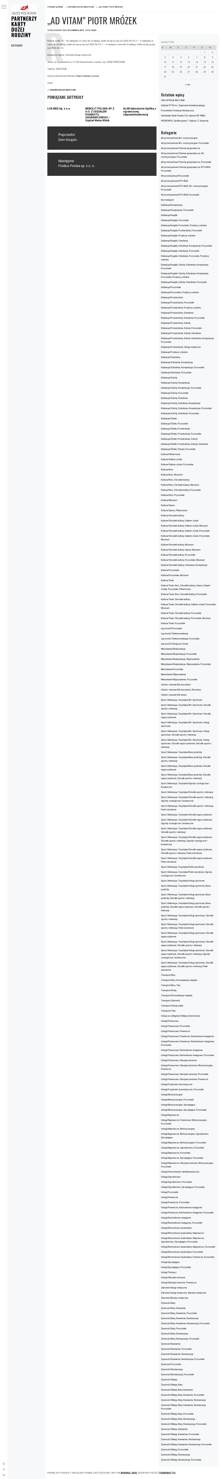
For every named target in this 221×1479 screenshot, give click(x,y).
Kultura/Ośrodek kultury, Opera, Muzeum (181, 549)
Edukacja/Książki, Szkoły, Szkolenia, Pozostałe (184, 282)
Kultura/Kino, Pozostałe (172, 495)
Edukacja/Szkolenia (170, 357)
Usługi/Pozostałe (169, 1192)
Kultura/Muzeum (169, 500)
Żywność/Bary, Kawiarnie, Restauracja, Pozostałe (185, 1323)
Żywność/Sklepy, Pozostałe (174, 1449)
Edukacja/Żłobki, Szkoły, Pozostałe (178, 449)
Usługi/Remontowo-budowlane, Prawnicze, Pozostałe (187, 1257)
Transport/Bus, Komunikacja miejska (179, 980)
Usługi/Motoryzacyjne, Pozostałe (177, 1099)
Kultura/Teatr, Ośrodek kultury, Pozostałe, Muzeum (186, 618)
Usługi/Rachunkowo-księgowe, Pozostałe (181, 1222)
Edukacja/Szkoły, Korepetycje (175, 382)
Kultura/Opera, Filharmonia (174, 510)
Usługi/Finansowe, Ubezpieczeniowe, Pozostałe (184, 1074)
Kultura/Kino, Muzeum (172, 474)
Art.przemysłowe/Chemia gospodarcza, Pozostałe (186, 162)
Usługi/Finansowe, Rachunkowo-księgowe (182, 1050)
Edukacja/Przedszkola (172, 297)
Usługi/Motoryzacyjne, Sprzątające (178, 1104)
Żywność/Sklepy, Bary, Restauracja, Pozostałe (183, 1424)
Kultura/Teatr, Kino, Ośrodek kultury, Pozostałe (184, 594)
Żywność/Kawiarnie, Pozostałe (176, 1349)
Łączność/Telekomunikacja (174, 633)
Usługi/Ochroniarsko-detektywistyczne (180, 1171)
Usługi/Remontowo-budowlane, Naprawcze (182, 1233)
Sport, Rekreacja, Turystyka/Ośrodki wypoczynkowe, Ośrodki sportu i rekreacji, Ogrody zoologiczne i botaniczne (186, 841)
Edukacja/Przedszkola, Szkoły (175, 323)
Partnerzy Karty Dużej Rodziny (24, 27)
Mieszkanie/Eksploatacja (173, 649)
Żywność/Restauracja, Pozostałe (177, 1374)
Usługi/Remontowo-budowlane (176, 1228)
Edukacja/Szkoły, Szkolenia (174, 398)
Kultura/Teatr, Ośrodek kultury (175, 599)
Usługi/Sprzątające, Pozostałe (176, 1267)
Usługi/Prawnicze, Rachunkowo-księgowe (181, 1207)
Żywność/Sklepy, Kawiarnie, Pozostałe (180, 1434)
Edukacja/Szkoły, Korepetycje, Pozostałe (181, 388)
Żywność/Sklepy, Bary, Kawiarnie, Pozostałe (182, 1395)
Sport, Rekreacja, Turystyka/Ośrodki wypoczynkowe (186, 814)
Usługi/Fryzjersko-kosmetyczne (176, 1084)
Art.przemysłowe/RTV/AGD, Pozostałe (180, 194)
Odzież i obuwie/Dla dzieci (174, 694)
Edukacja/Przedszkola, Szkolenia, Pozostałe (183, 318)
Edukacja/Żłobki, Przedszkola (175, 428)
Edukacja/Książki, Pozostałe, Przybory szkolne (184, 225)
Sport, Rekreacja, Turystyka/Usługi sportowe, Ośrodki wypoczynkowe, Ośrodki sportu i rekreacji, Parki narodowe (187, 966)
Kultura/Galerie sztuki (171, 459)
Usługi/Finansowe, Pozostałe (175, 1026)
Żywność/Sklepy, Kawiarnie (174, 1429)
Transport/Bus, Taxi (170, 985)
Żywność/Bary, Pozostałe (173, 1328)
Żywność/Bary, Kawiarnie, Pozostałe (179, 1313)
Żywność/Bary (168, 1303)
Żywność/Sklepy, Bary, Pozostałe (177, 1413)
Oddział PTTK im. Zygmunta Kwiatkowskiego (183, 105)
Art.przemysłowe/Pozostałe (175, 175)
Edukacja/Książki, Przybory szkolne (178, 235)
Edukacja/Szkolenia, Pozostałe (176, 372)
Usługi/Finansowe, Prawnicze (175, 1031)
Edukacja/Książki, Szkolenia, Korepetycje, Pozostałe (186, 245)
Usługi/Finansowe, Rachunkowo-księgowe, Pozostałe (187, 1055)
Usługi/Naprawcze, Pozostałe (175, 1152)
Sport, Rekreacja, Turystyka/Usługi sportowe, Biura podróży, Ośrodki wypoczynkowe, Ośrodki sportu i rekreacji (186, 907)
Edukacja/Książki (169, 215)
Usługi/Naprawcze (170, 1115)
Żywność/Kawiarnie (170, 1343)
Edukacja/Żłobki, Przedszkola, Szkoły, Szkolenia (184, 444)
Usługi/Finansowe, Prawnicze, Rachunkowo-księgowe (187, 1036)
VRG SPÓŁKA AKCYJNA (173, 100)
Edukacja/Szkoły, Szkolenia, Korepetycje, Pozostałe (186, 408)
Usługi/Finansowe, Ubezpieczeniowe (179, 1060)
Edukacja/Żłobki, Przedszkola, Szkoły (179, 439)
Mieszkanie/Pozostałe (172, 669)
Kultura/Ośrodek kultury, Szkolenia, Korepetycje (184, 565)
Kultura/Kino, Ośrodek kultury (175, 479)
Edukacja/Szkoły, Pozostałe (174, 393)
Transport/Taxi (168, 1010)
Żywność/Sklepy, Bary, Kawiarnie (177, 1389)
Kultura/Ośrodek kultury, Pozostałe (178, 555)
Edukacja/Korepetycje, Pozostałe (177, 210)
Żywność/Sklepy (169, 1379)
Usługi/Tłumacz (169, 1272)
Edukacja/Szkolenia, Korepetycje (177, 362)
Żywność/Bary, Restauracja (174, 1333)
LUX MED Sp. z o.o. (59, 108)
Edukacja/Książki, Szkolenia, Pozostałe (180, 251)
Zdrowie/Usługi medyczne (63, 90)
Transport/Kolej (168, 990)
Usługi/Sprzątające (170, 1262)
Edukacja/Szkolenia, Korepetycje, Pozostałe (182, 367)
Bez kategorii (167, 200)
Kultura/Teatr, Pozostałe (173, 623)
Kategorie (17, 45)
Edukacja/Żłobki (169, 418)
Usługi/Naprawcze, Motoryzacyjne (178, 1128)
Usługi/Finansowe (170, 1021)
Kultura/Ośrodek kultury (172, 515)
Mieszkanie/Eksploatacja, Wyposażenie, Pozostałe (186, 664)
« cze (187, 84)
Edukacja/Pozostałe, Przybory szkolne (180, 292)
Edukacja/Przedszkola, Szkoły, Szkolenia (181, 333)
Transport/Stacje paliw (172, 1005)
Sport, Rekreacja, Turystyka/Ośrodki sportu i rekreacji (187, 792)
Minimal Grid (129, 1473)
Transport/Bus (168, 975)
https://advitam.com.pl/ (87, 76)
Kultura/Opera (168, 505)
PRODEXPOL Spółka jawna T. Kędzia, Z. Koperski (184, 120)
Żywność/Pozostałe (171, 1364)
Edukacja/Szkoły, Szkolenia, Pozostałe (180, 413)
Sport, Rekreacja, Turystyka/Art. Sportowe (181, 700)
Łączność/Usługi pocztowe (174, 643)
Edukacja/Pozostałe (171, 287)
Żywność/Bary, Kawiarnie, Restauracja (179, 1318)
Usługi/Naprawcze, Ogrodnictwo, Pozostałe (182, 1147)
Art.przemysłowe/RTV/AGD (174, 181)
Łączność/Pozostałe (171, 628)
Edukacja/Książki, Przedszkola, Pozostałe (181, 230)
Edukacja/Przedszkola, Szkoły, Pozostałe (181, 328)
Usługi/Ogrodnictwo (171, 1177)
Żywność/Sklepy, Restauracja (175, 1454)
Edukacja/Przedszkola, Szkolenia (177, 312)
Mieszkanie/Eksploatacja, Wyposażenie (180, 659)
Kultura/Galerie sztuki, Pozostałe (177, 464)
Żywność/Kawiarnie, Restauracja (177, 1354)
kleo (94, 30)
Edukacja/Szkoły (169, 377)
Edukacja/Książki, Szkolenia (174, 240)
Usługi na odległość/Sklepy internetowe (180, 1016)
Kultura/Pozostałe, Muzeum (175, 575)
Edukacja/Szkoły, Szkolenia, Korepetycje (180, 403)
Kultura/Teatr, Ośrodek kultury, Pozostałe (181, 613)
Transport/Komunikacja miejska (176, 995)
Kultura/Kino (167, 469)
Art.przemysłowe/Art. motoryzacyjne (179, 138)
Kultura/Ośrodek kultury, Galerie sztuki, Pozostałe (185, 530)
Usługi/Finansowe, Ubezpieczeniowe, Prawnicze (184, 1079)
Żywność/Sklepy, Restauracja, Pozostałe (181, 1459)
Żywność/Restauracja (172, 1369)
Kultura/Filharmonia (170, 454)
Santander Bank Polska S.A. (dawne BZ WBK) (183, 115)
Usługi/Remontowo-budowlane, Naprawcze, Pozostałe (188, 1246)
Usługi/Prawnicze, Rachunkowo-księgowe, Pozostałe (187, 1212)
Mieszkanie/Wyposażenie (173, 674)
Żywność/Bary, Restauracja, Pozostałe (180, 1338)
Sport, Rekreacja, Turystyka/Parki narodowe (182, 867)
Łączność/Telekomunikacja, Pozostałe (180, 638)
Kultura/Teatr (167, 580)
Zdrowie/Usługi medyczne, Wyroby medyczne (183, 1292)
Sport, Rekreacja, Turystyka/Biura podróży (181, 752)
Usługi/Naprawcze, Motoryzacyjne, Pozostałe (183, 1142)
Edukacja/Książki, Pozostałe (175, 220)
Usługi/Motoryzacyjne (172, 1094)
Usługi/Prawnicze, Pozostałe (175, 1202)
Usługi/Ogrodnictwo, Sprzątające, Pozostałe (183, 1187)
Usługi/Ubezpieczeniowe (173, 1277)
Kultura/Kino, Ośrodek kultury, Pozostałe (181, 490)
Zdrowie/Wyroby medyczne (174, 1298)
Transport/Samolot (170, 1000)
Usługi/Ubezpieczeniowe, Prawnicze (178, 1282)
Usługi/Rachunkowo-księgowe (176, 1217)
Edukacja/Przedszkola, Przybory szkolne (181, 307)
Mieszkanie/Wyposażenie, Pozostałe (179, 679)
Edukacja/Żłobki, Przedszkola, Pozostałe (181, 433)
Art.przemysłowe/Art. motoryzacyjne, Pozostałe (185, 143)
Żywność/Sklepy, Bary (172, 1384)
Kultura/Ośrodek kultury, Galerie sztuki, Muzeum (184, 525)
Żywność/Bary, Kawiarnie (173, 1308)
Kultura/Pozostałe (170, 570)
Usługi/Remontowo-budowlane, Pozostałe (182, 1252)
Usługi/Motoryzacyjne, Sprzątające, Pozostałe (184, 1110)
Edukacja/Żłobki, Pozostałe (174, 423)
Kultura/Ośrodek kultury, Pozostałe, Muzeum (183, 560)
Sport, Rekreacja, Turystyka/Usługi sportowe (183, 880)
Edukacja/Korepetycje (171, 205)
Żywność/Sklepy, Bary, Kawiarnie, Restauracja (183, 1400)
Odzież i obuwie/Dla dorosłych (176, 684)
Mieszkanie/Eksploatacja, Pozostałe (179, 654)
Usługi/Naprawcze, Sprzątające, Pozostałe (182, 1158)
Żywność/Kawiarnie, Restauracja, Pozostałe (182, 1359)
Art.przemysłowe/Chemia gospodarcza (180, 148)
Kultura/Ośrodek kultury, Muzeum (177, 544)
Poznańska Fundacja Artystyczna (177, 110)
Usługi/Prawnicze (169, 1197)
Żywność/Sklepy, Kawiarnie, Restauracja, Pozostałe (186, 1444)
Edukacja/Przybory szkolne (174, 352)
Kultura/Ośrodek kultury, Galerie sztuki (179, 520)
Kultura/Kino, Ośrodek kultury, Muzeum (180, 485)
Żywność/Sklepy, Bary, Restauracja (178, 1419)
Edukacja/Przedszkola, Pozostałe (177, 302)
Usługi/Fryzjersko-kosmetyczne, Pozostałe (182, 1089)
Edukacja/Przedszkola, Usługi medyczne (181, 347)
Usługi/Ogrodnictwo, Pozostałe (176, 1182)
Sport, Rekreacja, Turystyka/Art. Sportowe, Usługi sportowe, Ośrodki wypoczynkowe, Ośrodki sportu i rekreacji (186, 743)
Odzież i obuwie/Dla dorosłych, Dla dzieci (181, 689)
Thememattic (167, 1473)
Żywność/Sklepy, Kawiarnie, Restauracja (180, 1439)
